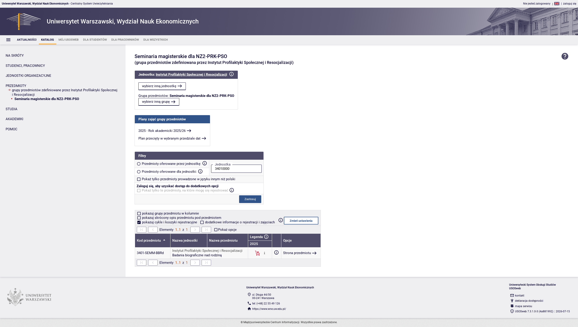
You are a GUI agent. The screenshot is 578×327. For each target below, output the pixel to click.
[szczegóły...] (264, 253)
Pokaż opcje (227, 230)
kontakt (519, 295)
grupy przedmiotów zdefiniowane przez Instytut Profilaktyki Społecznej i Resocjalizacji (64, 92)
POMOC (11, 129)
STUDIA (11, 109)
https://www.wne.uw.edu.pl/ (269, 309)
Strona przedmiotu (297, 253)
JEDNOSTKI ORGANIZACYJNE (28, 76)
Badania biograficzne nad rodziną (197, 255)
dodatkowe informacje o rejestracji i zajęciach (239, 222)
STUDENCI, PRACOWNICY (25, 66)
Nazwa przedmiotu (223, 240)
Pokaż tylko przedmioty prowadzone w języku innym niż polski (188, 179)
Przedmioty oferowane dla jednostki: (169, 172)
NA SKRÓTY (15, 56)
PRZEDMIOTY (16, 86)
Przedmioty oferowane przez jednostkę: (171, 164)
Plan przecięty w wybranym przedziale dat (169, 138)
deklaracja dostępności (529, 300)
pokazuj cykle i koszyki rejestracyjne (169, 222)
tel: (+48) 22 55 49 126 (266, 303)
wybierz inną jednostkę (159, 86)
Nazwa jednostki (185, 240)
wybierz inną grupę (156, 102)
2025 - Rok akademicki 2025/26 (162, 131)
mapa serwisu (523, 306)
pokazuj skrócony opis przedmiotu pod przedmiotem (181, 218)
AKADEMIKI (14, 119)
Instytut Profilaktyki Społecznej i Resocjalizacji (191, 74)
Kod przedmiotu (149, 240)
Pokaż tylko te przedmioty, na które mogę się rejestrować (185, 190)
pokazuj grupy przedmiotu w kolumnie (170, 213)
